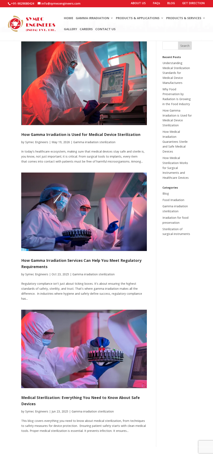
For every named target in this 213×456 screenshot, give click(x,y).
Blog (165, 193)
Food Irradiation (173, 200)
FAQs (156, 3)
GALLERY (70, 29)
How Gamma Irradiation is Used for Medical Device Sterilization (80, 134)
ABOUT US (138, 3)
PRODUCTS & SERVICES (183, 18)
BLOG (171, 3)
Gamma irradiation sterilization (94, 142)
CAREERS (86, 29)
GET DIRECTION (193, 3)
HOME (68, 18)
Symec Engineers (36, 142)
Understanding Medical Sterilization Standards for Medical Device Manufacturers (176, 73)
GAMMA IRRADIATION (92, 18)
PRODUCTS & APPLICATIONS (138, 18)
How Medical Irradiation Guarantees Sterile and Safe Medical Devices (175, 141)
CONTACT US (105, 29)
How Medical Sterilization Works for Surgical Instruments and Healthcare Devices (175, 168)
